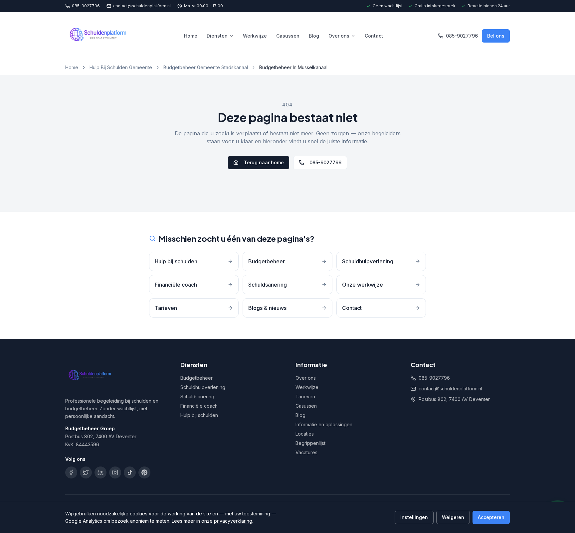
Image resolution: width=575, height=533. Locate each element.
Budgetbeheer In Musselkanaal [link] (293, 67)
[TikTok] (130, 472)
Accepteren (491, 517)
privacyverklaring (233, 521)
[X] (86, 472)
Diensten (217, 36)
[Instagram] (115, 472)
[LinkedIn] (100, 472)
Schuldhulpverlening (202, 387)
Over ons (338, 36)
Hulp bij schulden (199, 415)
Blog (314, 36)
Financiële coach (199, 406)
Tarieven (305, 396)
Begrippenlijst (310, 443)
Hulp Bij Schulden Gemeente (121, 67)
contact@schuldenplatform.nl (142, 5)
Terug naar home (264, 162)
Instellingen (414, 517)
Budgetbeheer (196, 378)
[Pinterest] (144, 472)
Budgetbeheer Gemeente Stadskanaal (205, 67)
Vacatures (306, 452)
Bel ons (495, 36)
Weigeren (453, 517)
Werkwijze (255, 36)
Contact (374, 36)
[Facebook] (71, 472)
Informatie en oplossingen (323, 424)
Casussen (287, 36)
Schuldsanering (197, 396)
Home (190, 36)
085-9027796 (86, 5)
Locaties (304, 434)
